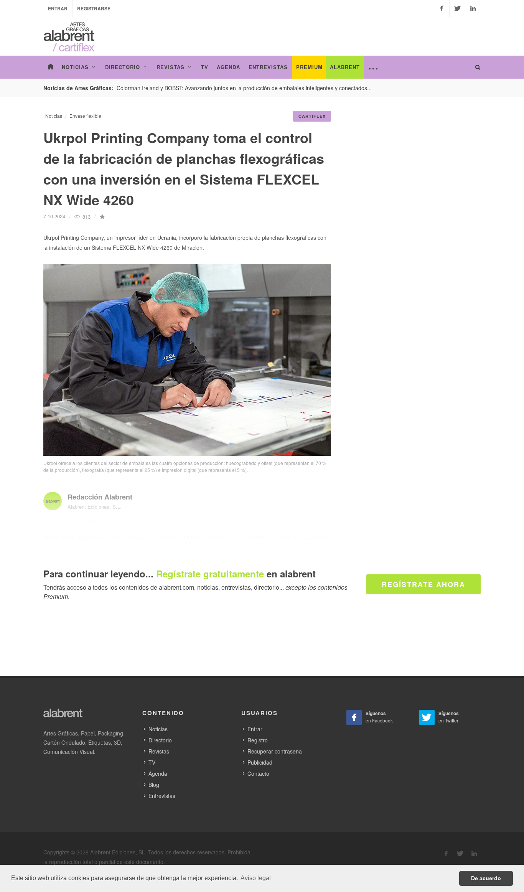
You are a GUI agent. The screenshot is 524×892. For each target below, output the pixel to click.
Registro (257, 740)
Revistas (158, 751)
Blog (153, 784)
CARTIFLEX (312, 116)
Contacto (258, 773)
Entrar (58, 8)
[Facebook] (441, 8)
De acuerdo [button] (486, 878)
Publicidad (259, 762)
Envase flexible (85, 115)
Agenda (157, 773)
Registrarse (93, 8)
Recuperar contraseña (274, 751)
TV (151, 762)
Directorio (160, 740)
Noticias (53, 115)
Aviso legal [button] (256, 878)
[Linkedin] (473, 8)
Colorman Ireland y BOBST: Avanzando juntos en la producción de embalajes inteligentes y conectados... (244, 88)
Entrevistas (161, 796)
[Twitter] (457, 8)
